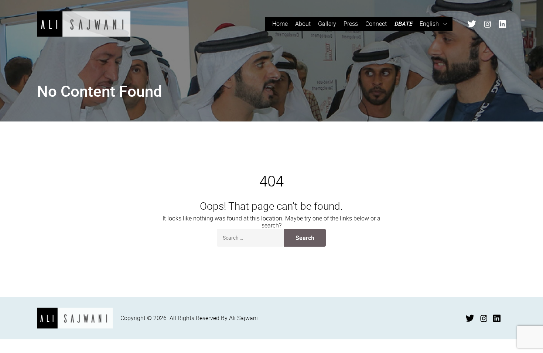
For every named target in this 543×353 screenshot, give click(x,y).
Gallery (327, 24)
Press (351, 24)
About (303, 24)
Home (280, 24)
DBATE (403, 24)
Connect (376, 24)
